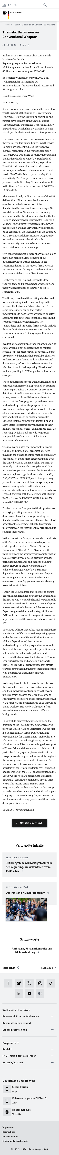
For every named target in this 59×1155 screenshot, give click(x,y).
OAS (4, 478)
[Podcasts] (41, 993)
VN (22, 59)
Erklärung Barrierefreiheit (15, 1141)
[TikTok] (52, 983)
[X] (30, 983)
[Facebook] (9, 983)
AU (50, 474)
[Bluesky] (20, 983)
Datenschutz (8, 1132)
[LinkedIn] (20, 993)
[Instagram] (41, 983)
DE (4, 4)
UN (42, 512)
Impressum (7, 1127)
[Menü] (53, 4)
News (7, 24)
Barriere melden (10, 1136)
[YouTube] (30, 993)
